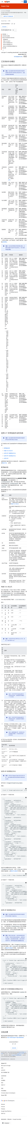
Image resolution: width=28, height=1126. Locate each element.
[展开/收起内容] (7, 34)
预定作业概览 (14, 871)
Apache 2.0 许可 (20, 1053)
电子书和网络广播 (5, 1072)
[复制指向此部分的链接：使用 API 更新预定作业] (17, 910)
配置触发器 (7, 448)
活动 (2, 1067)
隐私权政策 (3, 1119)
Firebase (3, 1108)
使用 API (6, 458)
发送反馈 (4, 26)
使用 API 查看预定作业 (10, 453)
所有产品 (3, 1113)
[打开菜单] (2, 1)
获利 (9, 20)
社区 (2, 1078)
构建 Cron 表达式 (8, 450)
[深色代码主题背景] (26, 789)
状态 (2, 1082)
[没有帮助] (14, 24)
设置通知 (4, 242)
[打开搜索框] (22, 2)
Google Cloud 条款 (17, 1119)
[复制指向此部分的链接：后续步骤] (9, 1032)
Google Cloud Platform (6, 1111)
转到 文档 (18, 56)
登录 (25, 1)
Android (3, 1104)
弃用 (9, 180)
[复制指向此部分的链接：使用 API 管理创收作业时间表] (24, 433)
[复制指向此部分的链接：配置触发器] (9, 467)
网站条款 (10, 1119)
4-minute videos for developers (8, 1093)
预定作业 (4, 463)
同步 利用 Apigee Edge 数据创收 (15, 1037)
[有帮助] (12, 24)
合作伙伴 (3, 1070)
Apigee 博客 (4, 1095)
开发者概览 (3, 1090)
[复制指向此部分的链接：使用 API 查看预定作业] (17, 771)
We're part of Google (5, 1065)
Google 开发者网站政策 (16, 1055)
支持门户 (3, 1085)
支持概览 (3, 1080)
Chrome (3, 1106)
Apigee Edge (5, 6)
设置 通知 (8, 249)
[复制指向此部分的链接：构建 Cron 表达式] (13, 587)
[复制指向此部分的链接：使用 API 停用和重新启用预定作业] (24, 989)
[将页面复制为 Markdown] (13, 30)
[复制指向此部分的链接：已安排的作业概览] (16, 61)
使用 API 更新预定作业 (10, 455)
